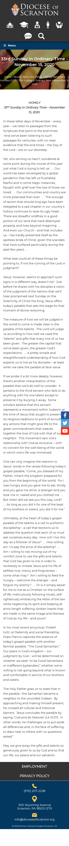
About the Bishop (32, 76)
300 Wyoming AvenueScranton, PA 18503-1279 (34, 806)
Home (8, 76)
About (17, 76)
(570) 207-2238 (34, 791)
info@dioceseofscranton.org (34, 819)
